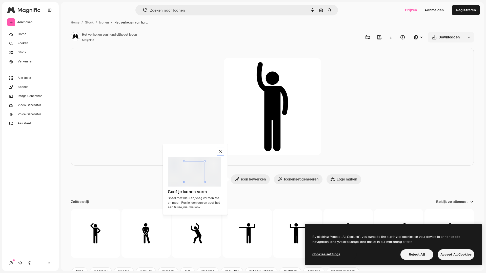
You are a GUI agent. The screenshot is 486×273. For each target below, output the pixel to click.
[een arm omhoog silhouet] (95, 233)
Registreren (466, 10)
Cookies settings (326, 254)
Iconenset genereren (301, 179)
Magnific (88, 40)
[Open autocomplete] (143, 10)
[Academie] (20, 263)
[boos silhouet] (196, 233)
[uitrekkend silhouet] (247, 233)
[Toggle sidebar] (50, 10)
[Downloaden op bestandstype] (419, 37)
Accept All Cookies (456, 254)
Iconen (104, 22)
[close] (220, 151)
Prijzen (411, 10)
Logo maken (347, 179)
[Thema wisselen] (29, 263)
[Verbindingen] (11, 263)
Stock (89, 22)
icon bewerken (253, 179)
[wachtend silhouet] (146, 233)
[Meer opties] (391, 37)
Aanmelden (434, 10)
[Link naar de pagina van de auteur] (75, 37)
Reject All (417, 254)
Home (75, 22)
